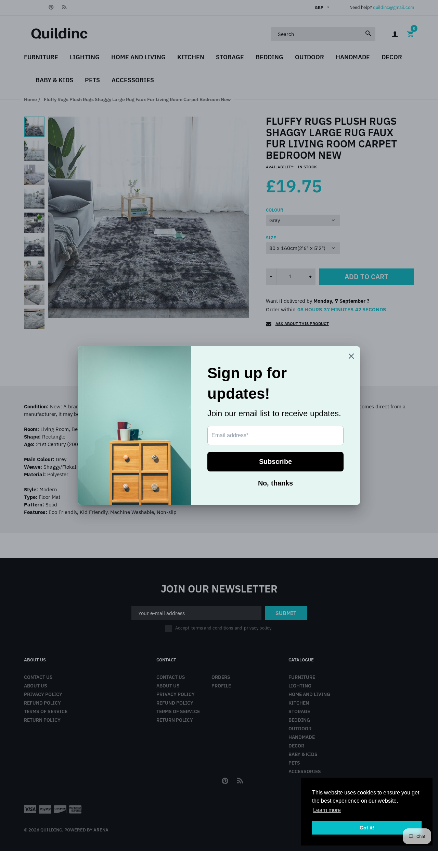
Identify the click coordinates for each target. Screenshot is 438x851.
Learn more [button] (327, 810)
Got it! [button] (367, 827)
